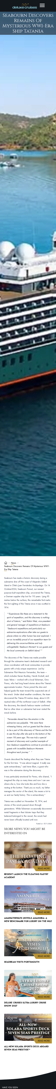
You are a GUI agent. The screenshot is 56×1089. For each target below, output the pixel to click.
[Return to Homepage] (25, 6)
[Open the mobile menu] (42, 5)
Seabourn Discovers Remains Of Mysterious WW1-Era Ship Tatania (26, 568)
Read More (45, 868)
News (13, 562)
